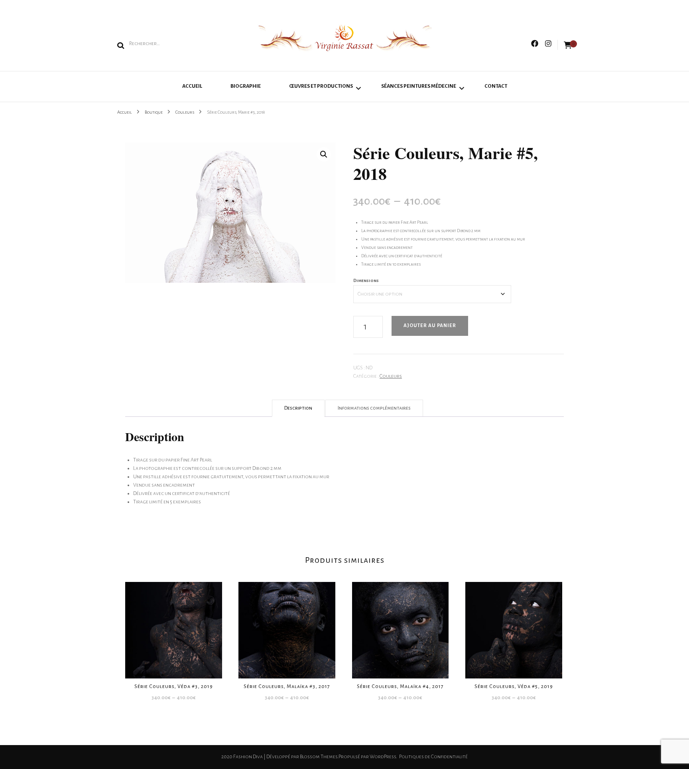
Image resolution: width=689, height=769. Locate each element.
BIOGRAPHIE (245, 86)
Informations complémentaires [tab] (374, 408)
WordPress (383, 756)
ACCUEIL (192, 86)
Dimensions (366, 280)
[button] (324, 154)
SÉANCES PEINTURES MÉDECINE (418, 86)
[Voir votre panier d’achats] (568, 45)
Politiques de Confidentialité (433, 756)
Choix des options (173, 626)
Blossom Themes (318, 756)
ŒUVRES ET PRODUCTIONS (321, 86)
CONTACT (495, 86)
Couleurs (391, 376)
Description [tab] (298, 408)
